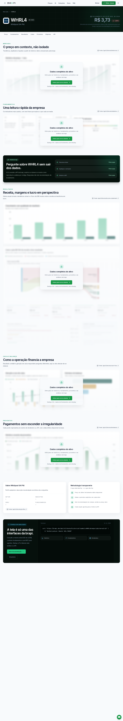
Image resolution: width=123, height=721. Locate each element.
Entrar (97, 3)
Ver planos (12, 557)
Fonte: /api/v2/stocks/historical (108, 50)
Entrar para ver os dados (60, 82)
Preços (50, 3)
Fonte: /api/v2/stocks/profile (17, 509)
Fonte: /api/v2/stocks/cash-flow (108, 365)
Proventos (40, 34)
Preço (6, 34)
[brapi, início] (11, 3)
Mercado (5, 11)
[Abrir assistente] (119, 717)
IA (55, 3)
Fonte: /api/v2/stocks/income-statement (105, 198)
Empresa (48, 34)
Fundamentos (14, 34)
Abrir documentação (15, 551)
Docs (68, 3)
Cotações (61, 3)
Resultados (24, 34)
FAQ (74, 3)
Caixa (32, 34)
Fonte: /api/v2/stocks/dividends (108, 427)
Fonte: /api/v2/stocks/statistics (108, 111)
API (54, 34)
